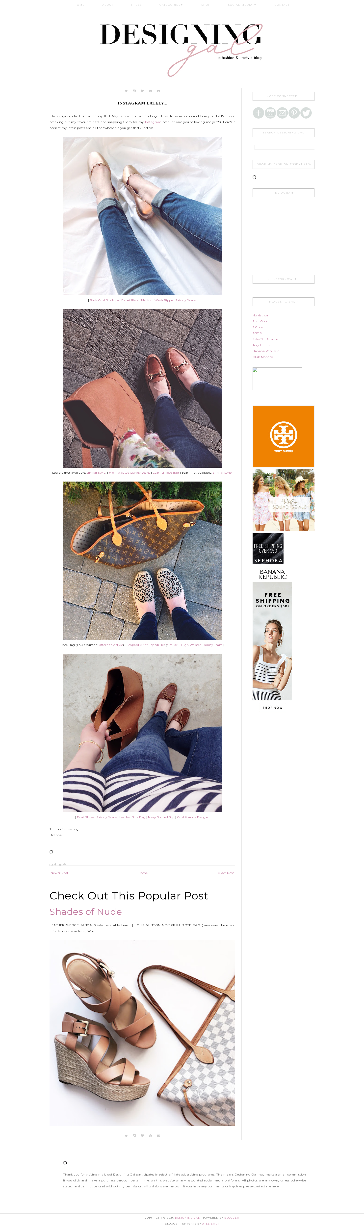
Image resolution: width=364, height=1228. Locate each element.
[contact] (158, 91)
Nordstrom (261, 315)
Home (80, 4)
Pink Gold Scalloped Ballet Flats (114, 300)
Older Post (226, 873)
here (275, 1186)
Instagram (153, 122)
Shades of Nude (86, 911)
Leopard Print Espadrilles (146, 645)
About (107, 4)
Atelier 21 (210, 1223)
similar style (96, 472)
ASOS (257, 333)
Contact (282, 4)
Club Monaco (263, 357)
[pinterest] (150, 91)
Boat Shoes (85, 817)
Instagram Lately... (142, 103)
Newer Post (59, 873)
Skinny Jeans (107, 817)
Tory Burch (261, 345)
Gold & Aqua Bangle (192, 817)
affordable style (111, 645)
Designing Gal (188, 1217)
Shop (205, 4)
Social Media (242, 4)
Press (136, 4)
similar (172, 645)
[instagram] (135, 91)
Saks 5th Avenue (265, 339)
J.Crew (258, 327)
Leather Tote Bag (132, 817)
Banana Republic (266, 351)
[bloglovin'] (142, 91)
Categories (171, 4)
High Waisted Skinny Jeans (129, 472)
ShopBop (260, 321)
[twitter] (126, 91)
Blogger (231, 1217)
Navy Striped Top (161, 817)
